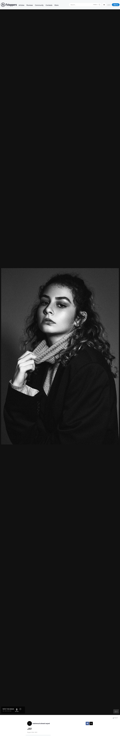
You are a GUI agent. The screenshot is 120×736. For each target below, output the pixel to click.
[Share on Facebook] (87, 723)
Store (56, 5)
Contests (49, 5)
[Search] (99, 4)
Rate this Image (8, 709)
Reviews (29, 5)
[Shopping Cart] (104, 4)
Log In (108, 4)
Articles (21, 5)
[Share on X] (91, 723)
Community (39, 5)
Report (116, 717)
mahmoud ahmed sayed (41, 723)
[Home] (9, 4)
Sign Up (116, 5)
